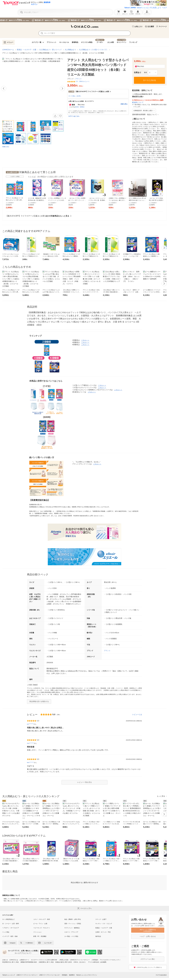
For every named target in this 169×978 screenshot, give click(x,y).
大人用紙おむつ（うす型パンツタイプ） (93, 50)
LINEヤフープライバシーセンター (49, 975)
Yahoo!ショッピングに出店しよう (149, 8)
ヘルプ (164, 8)
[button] (153, 72)
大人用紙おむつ (70, 50)
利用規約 (64, 975)
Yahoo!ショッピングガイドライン (86, 975)
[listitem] (17, 919)
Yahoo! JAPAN (130, 8)
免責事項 (71, 975)
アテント (107, 651)
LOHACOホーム (8, 50)
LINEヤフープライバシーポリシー (27, 975)
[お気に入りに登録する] (60, 116)
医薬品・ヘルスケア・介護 (26, 50)
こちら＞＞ (85, 340)
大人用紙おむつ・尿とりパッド (50, 50)
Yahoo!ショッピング (8, 975)
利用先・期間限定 (79, 107)
